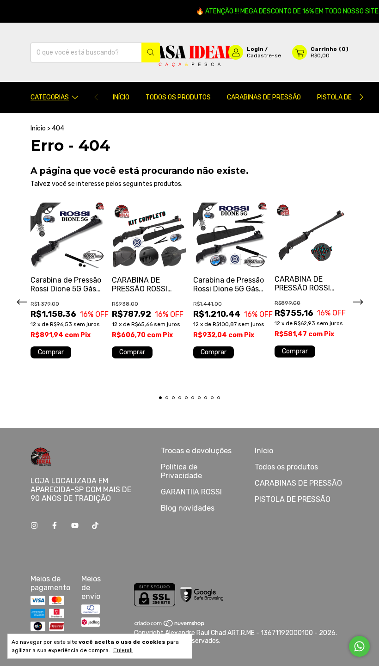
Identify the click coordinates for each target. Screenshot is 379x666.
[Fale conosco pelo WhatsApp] (359, 646)
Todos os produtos (178, 97)
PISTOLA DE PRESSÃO (292, 499)
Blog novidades (187, 508)
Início (121, 97)
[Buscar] (150, 52)
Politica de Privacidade (181, 471)
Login (255, 49)
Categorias (50, 97)
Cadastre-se (264, 55)
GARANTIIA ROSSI (191, 491)
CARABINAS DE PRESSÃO (264, 97)
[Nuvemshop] (170, 625)
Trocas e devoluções (196, 450)
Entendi (123, 650)
